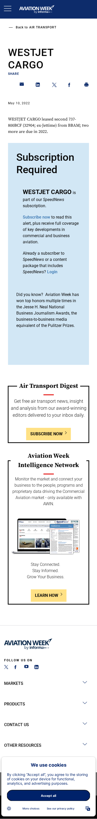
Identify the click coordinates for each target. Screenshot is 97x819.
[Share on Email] (22, 86)
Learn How (46, 595)
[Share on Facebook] (70, 86)
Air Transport (42, 27)
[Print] (86, 86)
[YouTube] (26, 667)
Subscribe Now (46, 433)
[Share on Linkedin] (38, 86)
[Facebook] (16, 667)
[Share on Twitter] (54, 86)
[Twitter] (6, 667)
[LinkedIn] (36, 667)
